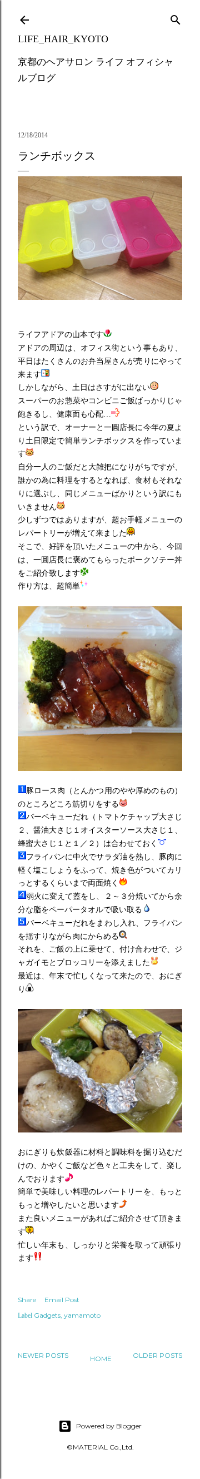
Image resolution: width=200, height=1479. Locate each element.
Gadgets (47, 1315)
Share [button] (27, 1299)
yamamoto (82, 1315)
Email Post (61, 1299)
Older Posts (157, 1355)
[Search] (175, 17)
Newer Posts (43, 1355)
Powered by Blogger (109, 1426)
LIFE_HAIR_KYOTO (63, 38)
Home (101, 1358)
